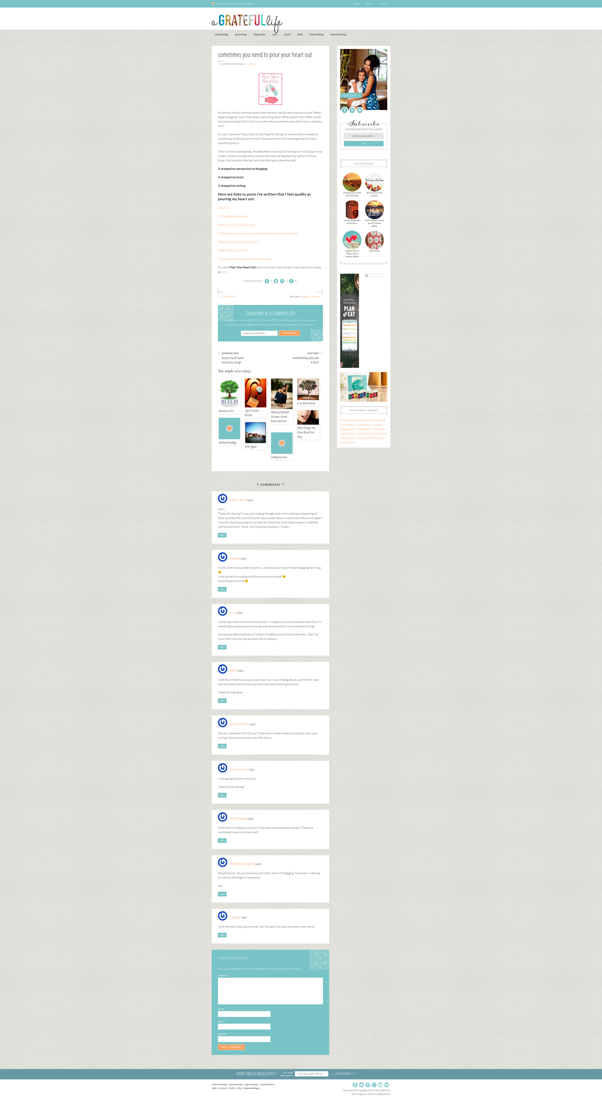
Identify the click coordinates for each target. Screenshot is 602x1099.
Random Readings (228, 442)
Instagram (380, 1085)
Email (222, 1021)
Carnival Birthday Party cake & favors (306, 360)
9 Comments (250, 64)
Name (222, 1009)
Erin (233, 612)
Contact (383, 3)
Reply (222, 535)
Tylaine (235, 558)
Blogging (304, 296)
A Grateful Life (247, 24)
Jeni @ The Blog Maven (378, 1094)
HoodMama (238, 818)
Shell (233, 670)
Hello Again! (251, 446)
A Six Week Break (306, 403)
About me (224, 207)
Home (357, 3)
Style (214, 1088)
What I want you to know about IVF (238, 242)
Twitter (361, 1085)
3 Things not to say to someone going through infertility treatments (258, 233)
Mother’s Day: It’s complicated (236, 225)
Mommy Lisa (239, 769)
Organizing (251, 1084)
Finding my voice (279, 457)
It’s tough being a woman (232, 216)
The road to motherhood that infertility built (244, 259)
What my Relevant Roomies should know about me (280, 416)
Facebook (344, 110)
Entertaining (219, 1084)
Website (222, 1034)
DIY (239, 1088)
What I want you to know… (233, 250)
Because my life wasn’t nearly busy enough (233, 360)
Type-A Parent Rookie (252, 412)
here (224, 271)
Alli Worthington (242, 864)
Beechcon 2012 (226, 411)
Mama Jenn (238, 500)
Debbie (235, 917)
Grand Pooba (239, 724)
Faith (232, 1088)
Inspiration (266, 1084)
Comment (223, 975)
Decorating (236, 1084)
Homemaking (251, 1088)
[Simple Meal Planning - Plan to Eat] (349, 366)
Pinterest (352, 110)
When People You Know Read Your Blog (306, 432)
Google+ (374, 1085)
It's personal (315, 296)
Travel (223, 1088)
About (369, 3)
